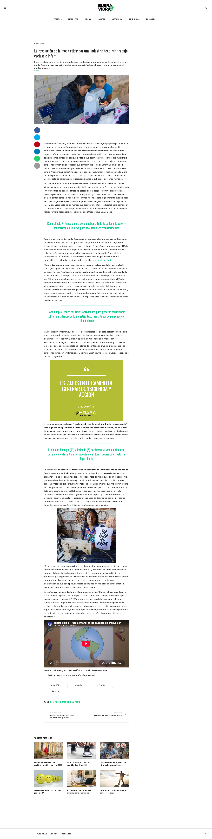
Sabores (101, 19)
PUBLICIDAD (42, 834)
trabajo (75, 702)
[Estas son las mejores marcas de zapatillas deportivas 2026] (81, 750)
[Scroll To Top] (206, 833)
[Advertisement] (157, 73)
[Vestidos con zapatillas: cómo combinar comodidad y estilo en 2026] (48, 750)
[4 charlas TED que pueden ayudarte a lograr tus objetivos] (114, 778)
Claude (78, 685)
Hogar (88, 19)
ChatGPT (55, 685)
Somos (54, 834)
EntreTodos (39, 44)
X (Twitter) (101, 685)
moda (65, 702)
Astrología (117, 19)
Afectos (58, 19)
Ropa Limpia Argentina (102, 260)
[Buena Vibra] (106, 8)
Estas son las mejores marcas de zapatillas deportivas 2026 (79, 763)
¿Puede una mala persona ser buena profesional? (47, 791)
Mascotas (73, 19)
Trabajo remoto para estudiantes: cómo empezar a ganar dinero (79, 791)
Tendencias (134, 19)
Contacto (66, 834)
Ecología (150, 19)
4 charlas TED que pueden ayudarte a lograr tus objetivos (113, 791)
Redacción (40, 70)
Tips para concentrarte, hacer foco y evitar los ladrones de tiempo (113, 763)
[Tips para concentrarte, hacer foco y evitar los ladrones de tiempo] (114, 750)
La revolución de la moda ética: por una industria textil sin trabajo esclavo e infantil (81, 53)
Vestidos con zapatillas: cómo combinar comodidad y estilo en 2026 (48, 763)
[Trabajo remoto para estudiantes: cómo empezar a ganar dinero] (81, 778)
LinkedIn (55, 691)
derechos (55, 702)
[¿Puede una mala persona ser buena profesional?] (48, 778)
